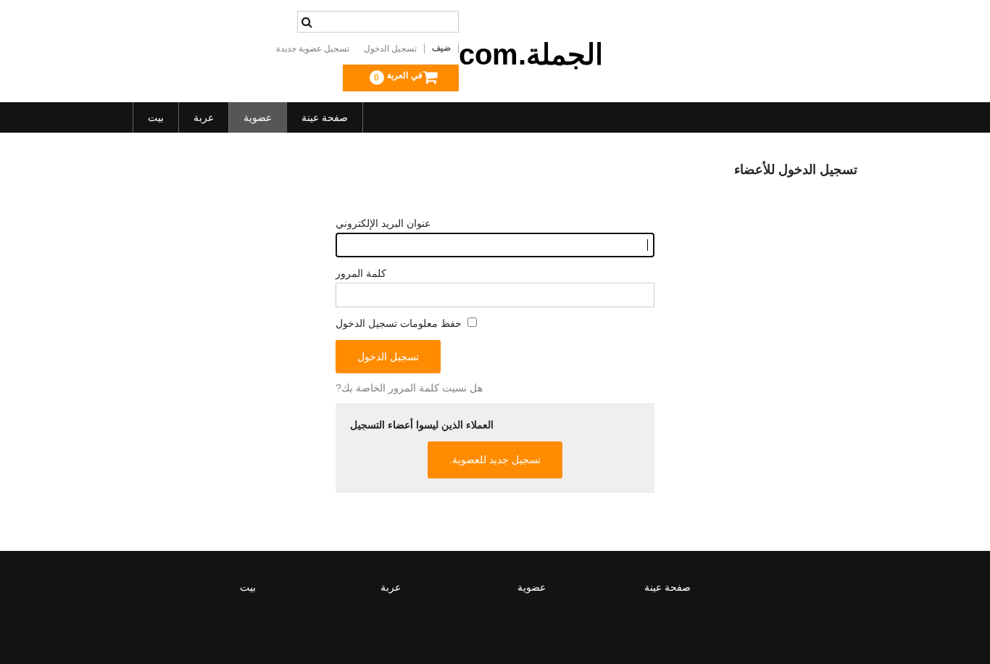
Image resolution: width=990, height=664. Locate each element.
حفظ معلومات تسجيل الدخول (400, 323)
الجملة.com (531, 54)
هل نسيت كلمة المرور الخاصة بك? (409, 388)
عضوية (258, 117)
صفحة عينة (324, 117)
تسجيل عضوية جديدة (312, 48)
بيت (156, 117)
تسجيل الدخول (390, 48)
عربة (204, 117)
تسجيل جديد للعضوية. (495, 459)
